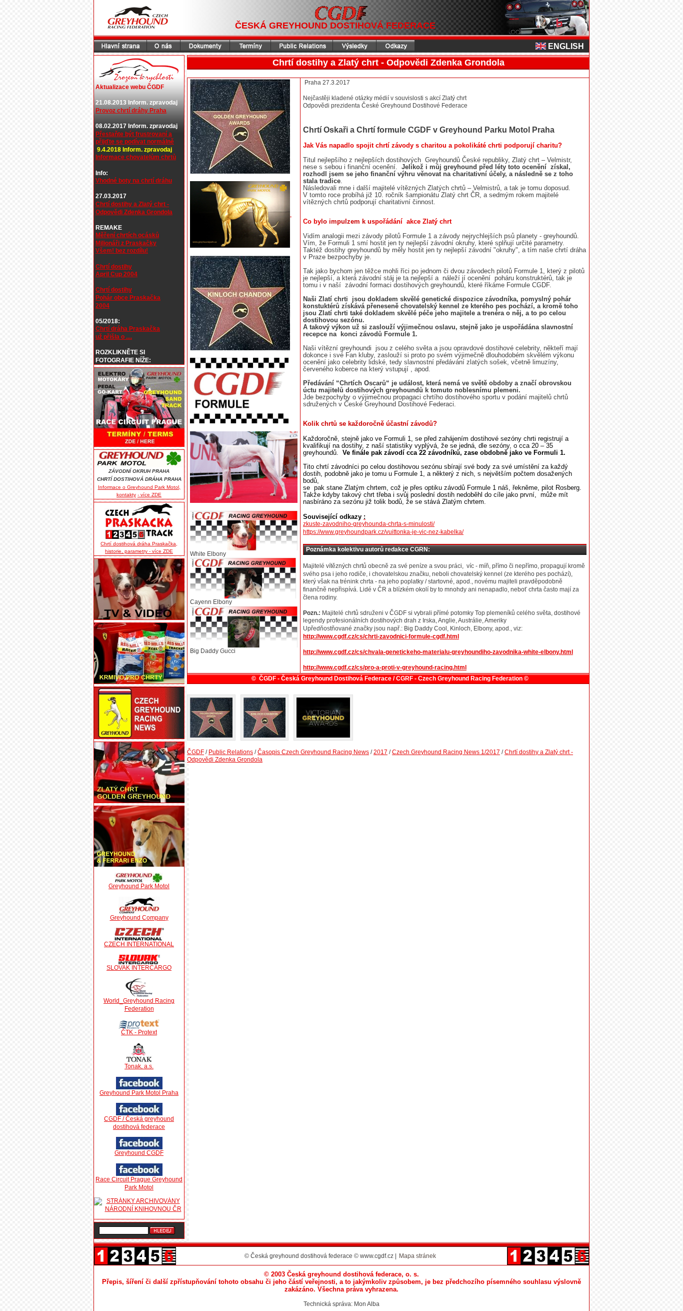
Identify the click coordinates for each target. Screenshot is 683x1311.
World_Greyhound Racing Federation (139, 1004)
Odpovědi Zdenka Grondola (134, 212)
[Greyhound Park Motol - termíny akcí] (139, 407)
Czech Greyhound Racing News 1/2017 (446, 752)
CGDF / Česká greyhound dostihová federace (139, 1122)
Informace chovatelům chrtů (136, 157)
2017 (381, 752)
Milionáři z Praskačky (126, 243)
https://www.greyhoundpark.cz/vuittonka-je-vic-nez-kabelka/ (383, 531)
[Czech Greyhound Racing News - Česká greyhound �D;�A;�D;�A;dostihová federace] (139, 713)
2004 (103, 305)
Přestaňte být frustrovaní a (134, 134)
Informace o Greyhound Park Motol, (139, 487)
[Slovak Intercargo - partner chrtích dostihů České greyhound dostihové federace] (139, 959)
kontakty (126, 494)
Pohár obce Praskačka (128, 297)
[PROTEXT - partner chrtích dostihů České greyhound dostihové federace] (139, 1024)
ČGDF (195, 752)
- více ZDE (150, 494)
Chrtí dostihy (114, 266)
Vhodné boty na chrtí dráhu (134, 180)
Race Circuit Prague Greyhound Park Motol (139, 1183)
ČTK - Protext (139, 1032)
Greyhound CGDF (139, 1152)
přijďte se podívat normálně (135, 141)
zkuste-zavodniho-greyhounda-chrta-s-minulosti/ (368, 523)
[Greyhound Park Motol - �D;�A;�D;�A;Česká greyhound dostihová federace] (139, 458)
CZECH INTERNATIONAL (139, 944)
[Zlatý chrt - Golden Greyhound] (139, 772)
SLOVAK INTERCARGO (139, 967)
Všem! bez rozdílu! (122, 250)
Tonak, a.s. (139, 1066)
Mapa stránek (417, 1255)
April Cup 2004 (117, 274)
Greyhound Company (139, 917)
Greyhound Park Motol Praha (139, 1092)
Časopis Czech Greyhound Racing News (313, 752)
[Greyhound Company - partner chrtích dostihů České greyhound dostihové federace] (139, 905)
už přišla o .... (114, 336)
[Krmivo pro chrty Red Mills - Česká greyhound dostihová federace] (139, 653)
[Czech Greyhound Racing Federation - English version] (542, 46)
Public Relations (230, 752)
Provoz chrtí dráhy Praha (131, 110)
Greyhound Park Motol (139, 886)
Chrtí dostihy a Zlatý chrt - (132, 204)
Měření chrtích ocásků (127, 235)
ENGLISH (566, 46)
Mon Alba (367, 1303)
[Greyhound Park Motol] (139, 878)
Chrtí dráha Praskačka (128, 328)
